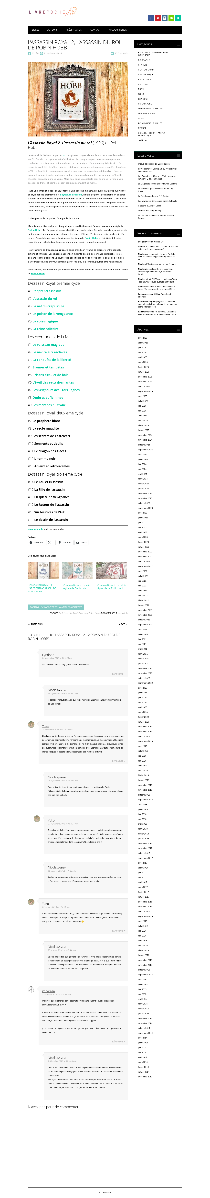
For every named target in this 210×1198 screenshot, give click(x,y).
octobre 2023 (144, 503)
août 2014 (142, 1038)
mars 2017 (143, 887)
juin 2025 (142, 406)
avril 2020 (142, 707)
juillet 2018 (143, 809)
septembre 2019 (145, 741)
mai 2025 (142, 411)
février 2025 (143, 425)
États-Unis (83, 613)
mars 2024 (143, 479)
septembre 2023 (145, 508)
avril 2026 (142, 357)
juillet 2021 (143, 634)
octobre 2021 (144, 620)
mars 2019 (143, 770)
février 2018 (143, 834)
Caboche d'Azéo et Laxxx (149, 206)
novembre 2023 (145, 498)
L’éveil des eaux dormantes (53, 382)
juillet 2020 (143, 693)
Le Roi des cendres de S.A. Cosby (153, 196)
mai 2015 (142, 994)
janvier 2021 (143, 663)
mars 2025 (143, 420)
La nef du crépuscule (48, 306)
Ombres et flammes (47, 397)
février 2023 (143, 542)
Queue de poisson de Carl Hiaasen (154, 164)
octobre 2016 (144, 911)
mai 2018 (142, 819)
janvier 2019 (143, 780)
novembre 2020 (145, 673)
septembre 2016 (145, 916)
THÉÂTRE (142, 140)
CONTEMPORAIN (146, 70)
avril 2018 (142, 824)
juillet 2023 (143, 518)
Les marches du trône (49, 405)
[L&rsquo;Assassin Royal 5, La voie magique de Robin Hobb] (77, 570)
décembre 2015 (145, 960)
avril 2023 (142, 532)
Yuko (45, 726)
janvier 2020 (143, 722)
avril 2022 (142, 591)
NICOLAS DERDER (118, 29)
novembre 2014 (145, 1023)
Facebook (151, 18)
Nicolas (35, 53)
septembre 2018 (145, 800)
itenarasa (48, 991)
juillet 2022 (143, 576)
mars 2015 (143, 1004)
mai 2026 (142, 352)
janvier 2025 (143, 430)
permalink (122, 613)
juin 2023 (142, 523)
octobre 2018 (144, 795)
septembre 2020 (145, 683)
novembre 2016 (145, 906)
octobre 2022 (144, 561)
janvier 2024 (143, 488)
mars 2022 (143, 595)
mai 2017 (142, 877)
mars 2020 (143, 712)
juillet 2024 (143, 459)
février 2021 (143, 659)
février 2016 (143, 950)
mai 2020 (142, 702)
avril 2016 (142, 941)
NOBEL (141, 118)
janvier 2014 (143, 1072)
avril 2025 (142, 415)
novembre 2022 (145, 557)
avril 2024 (142, 474)
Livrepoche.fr (35, 529)
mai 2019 (142, 761)
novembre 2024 (145, 440)
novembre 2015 (145, 965)
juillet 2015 (143, 984)
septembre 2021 (145, 625)
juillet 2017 (143, 868)
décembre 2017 (145, 843)
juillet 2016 (143, 926)
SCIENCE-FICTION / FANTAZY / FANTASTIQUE (61, 607)
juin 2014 (142, 1048)
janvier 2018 (143, 838)
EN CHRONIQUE (146, 75)
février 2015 (143, 1009)
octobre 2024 (144, 445)
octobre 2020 (144, 678)
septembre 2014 (145, 1033)
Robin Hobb (34, 230)
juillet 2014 (143, 1043)
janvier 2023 (143, 547)
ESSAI (141, 89)
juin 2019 (142, 756)
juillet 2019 (143, 751)
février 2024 (143, 484)
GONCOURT (144, 99)
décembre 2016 (145, 902)
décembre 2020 (145, 668)
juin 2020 (142, 697)
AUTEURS (52, 29)
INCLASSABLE (145, 104)
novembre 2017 (145, 848)
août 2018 (142, 804)
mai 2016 (142, 936)
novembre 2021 (145, 615)
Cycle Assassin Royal (68, 613)
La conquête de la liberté (51, 359)
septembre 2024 (145, 450)
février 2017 (143, 892)
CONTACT (95, 29)
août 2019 (142, 746)
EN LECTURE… (145, 79)
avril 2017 (142, 882)
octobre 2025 (144, 386)
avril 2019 (142, 765)
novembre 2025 (145, 381)
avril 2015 (142, 999)
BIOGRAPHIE (144, 60)
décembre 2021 (145, 610)
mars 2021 (143, 654)
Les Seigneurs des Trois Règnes (56, 390)
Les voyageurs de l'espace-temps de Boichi (157, 201)
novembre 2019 (145, 731)
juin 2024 (142, 464)
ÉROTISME (143, 84)
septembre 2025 (145, 391)
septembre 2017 (145, 858)
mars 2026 (143, 362)
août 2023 (142, 513)
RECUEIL (142, 128)
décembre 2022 (145, 552)
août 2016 (142, 921)
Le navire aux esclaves (49, 352)
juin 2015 (142, 989)
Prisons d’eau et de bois (50, 375)
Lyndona (48, 654)
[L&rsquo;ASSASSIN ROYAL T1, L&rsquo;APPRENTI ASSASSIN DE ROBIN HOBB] (43, 570)
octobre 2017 (144, 853)
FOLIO (141, 94)
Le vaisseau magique (48, 344)
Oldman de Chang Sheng (149, 211)
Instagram (165, 18)
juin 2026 (142, 347)
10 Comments (121, 53)
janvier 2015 (143, 1014)
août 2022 (142, 571)
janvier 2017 (143, 897)
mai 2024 (142, 469)
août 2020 (142, 688)
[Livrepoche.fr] (52, 19)
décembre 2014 (145, 1018)
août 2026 (142, 338)
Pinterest (158, 18)
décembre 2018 (145, 785)
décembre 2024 (145, 435)
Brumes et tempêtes (48, 367)
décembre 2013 (145, 1077)
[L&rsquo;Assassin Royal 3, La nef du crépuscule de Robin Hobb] (111, 570)
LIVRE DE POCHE (146, 113)
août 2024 (142, 454)
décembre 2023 (145, 493)
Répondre (117, 674)
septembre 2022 (145, 566)
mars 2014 (143, 1062)
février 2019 (143, 775)
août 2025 (142, 396)
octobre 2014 (144, 1028)
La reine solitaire (45, 329)
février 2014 (143, 1067)
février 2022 (143, 600)
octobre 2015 (144, 970)
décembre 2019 (145, 727)
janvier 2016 (143, 955)
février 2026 (143, 367)
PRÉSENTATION (74, 29)
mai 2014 (142, 1052)
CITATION (142, 65)
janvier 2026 (143, 372)
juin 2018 (142, 814)
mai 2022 (142, 586)
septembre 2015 (145, 975)
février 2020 (143, 717)
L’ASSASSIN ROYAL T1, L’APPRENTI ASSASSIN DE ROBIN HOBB (42, 588)
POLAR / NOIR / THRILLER (150, 123)
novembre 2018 (145, 790)
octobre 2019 (144, 736)
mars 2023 (143, 537)
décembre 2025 (145, 377)
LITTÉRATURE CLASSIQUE (150, 109)
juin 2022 (142, 581)
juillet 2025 (143, 401)
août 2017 (142, 863)
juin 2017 (142, 872)
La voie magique (45, 321)
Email (171, 18)
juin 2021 (142, 639)
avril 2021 (142, 649)
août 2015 (142, 979)
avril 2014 (142, 1057)
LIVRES (35, 29)
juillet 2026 (143, 343)
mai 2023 (142, 527)
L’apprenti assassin (71, 194)
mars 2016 (143, 945)
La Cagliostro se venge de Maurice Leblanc (157, 184)
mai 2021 (142, 644)
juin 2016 (142, 931)
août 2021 (142, 629)
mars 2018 (143, 829)
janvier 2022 (143, 605)
